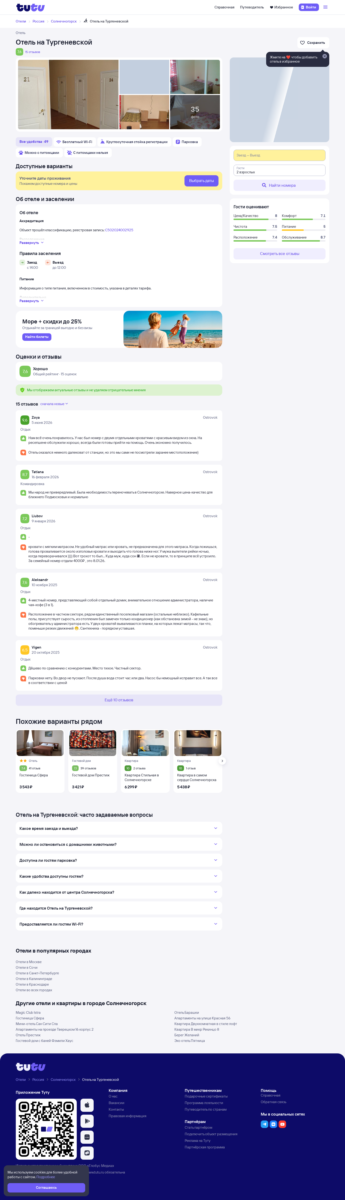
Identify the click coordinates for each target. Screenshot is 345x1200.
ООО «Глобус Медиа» (96, 1165)
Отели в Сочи (27, 967)
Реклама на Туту (198, 1140)
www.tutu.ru (95, 1172)
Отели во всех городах (34, 990)
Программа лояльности (204, 1103)
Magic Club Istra (28, 1012)
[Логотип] (31, 7)
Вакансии (116, 1103)
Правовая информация (127, 1116)
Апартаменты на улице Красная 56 (202, 1018)
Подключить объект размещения (211, 1134)
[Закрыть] (324, 56)
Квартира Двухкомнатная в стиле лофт (205, 1024)
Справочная (224, 7)
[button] (87, 1105)
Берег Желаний (186, 1035)
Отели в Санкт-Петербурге (37, 973)
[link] (36, 337)
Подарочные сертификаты (206, 1096)
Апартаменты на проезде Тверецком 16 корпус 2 (55, 1029)
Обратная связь (273, 1102)
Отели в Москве (29, 962)
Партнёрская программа (205, 1147)
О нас (113, 1096)
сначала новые (52, 404)
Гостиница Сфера (30, 1018)
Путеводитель (252, 7)
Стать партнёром (198, 1127)
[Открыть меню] (326, 7)
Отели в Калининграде (34, 978)
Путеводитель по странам (205, 1109)
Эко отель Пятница (189, 1040)
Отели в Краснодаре (32, 984)
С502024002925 (119, 230)
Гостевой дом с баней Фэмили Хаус (44, 1040)
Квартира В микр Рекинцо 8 (196, 1029)
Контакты (116, 1109)
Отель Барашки (186, 1012)
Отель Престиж (28, 1035)
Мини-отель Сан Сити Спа (37, 1024)
